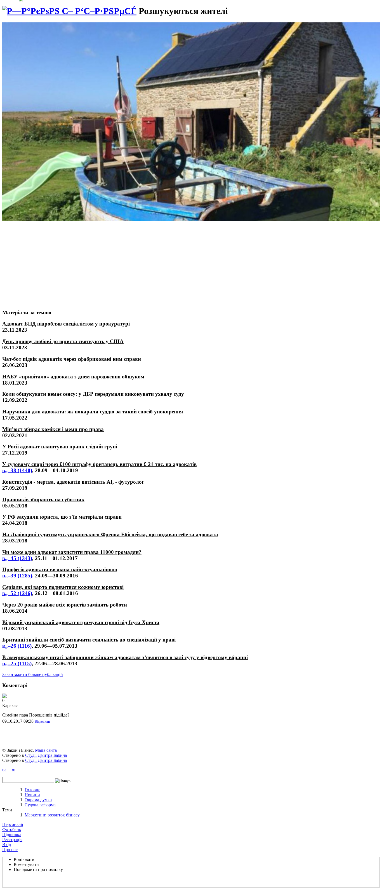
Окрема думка (38, 799)
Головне (32, 789)
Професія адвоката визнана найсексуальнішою (59, 569)
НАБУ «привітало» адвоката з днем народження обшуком (73, 377)
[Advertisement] (44, 262)
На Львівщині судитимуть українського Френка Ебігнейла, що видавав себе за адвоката (110, 534)
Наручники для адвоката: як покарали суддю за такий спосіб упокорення (92, 412)
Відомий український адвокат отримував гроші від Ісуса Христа (80, 622)
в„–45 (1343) (17, 558)
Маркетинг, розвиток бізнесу (52, 815)
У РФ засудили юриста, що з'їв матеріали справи (62, 517)
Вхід (6, 844)
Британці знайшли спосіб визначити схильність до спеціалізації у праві (89, 640)
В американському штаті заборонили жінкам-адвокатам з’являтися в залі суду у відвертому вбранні (125, 657)
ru (13, 769)
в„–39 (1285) (17, 576)
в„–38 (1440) (17, 470)
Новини (32, 794)
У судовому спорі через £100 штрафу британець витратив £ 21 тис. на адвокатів (99, 464)
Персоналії (12, 824)
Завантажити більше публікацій (32, 674)
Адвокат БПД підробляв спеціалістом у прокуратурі (66, 324)
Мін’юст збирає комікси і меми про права (53, 429)
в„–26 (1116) (17, 646)
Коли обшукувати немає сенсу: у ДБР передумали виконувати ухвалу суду (93, 394)
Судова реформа (40, 804)
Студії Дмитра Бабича (46, 755)
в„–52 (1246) (17, 593)
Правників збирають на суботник (43, 499)
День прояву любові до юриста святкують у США (63, 341)
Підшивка (11, 834)
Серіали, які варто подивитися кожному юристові (63, 587)
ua (4, 769)
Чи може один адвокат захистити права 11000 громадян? (72, 552)
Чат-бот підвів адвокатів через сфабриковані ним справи (71, 359)
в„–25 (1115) (17, 663)
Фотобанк (11, 829)
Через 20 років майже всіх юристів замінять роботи (64, 605)
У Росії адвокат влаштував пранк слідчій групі (59, 446)
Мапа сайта (46, 750)
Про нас (10, 849)
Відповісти (42, 722)
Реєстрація (12, 839)
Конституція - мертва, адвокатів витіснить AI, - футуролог (73, 482)
